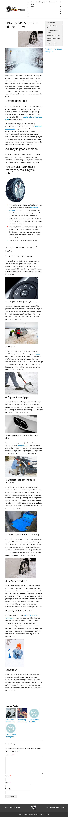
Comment (9, 755)
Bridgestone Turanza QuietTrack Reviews (52, 44)
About (7, 807)
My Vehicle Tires (33, 814)
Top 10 (63, 807)
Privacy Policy (15, 807)
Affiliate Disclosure (53, 807)
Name (8, 776)
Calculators (52, 2)
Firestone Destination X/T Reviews (53, 31)
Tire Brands (60, 9)
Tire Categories (41, 2)
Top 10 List (28, 9)
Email (8, 783)
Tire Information (32, 5)
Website (8, 789)
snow (38, 354)
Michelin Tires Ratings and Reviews (53, 39)
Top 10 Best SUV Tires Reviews (52, 26)
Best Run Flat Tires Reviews (53, 35)
